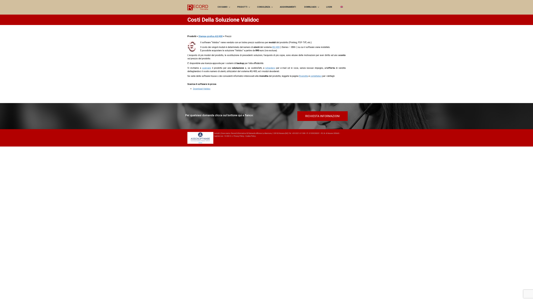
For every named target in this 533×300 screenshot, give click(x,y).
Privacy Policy (239, 136)
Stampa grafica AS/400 (210, 36)
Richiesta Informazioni (322, 116)
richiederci (270, 68)
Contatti (217, 133)
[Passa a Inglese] (342, 6)
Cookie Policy (250, 136)
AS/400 (276, 47)
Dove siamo (225, 133)
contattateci (316, 76)
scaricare (206, 68)
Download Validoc (201, 89)
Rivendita (303, 76)
